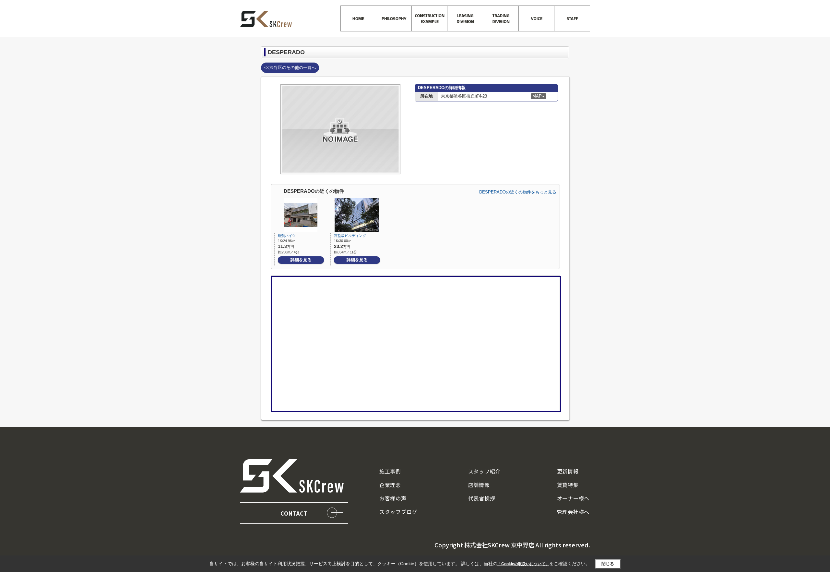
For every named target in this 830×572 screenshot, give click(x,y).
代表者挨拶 (481, 498)
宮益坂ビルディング (350, 236)
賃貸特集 (568, 485)
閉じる (607, 563)
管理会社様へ (573, 512)
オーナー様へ (573, 498)
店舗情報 (479, 485)
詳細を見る (301, 259)
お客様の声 (393, 498)
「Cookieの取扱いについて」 (523, 564)
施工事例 (390, 471)
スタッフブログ (398, 512)
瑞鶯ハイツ (287, 236)
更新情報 (568, 471)
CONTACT (294, 513)
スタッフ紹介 (484, 471)
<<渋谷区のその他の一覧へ (290, 67)
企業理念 (390, 485)
